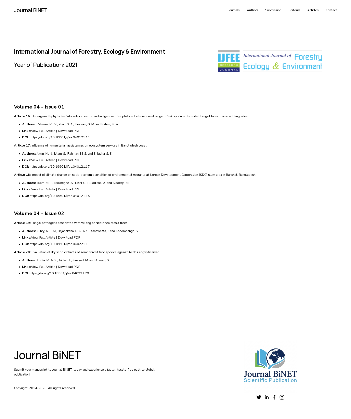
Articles (313, 10)
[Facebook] (274, 397)
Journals (234, 10)
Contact (331, 10)
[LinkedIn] (266, 397)
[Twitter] (258, 397)
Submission (273, 10)
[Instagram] (282, 397)
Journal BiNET (30, 10)
